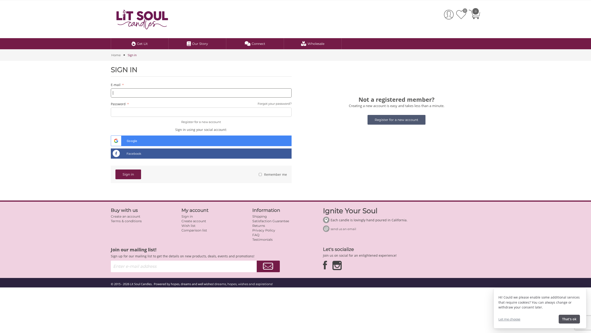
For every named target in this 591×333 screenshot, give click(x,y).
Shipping (259, 216)
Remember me (275, 174)
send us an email (343, 229)
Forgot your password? (275, 103)
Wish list (188, 226)
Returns (258, 226)
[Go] (268, 266)
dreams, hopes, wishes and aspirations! (243, 284)
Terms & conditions (126, 221)
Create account (193, 221)
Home (116, 55)
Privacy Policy (263, 230)
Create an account (125, 216)
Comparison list (194, 230)
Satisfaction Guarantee (270, 221)
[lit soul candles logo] (142, 19)
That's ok (569, 319)
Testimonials (262, 239)
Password (119, 104)
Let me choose (509, 319)
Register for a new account (201, 122)
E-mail (116, 85)
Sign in (128, 174)
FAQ (255, 235)
